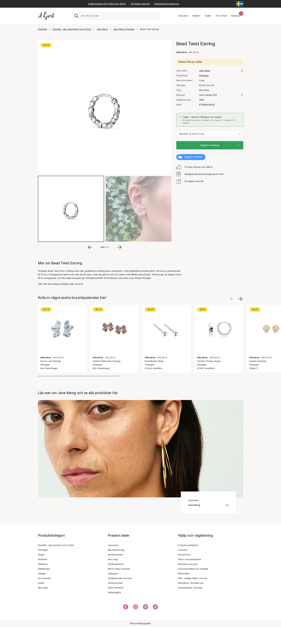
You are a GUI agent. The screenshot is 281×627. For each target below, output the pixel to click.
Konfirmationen (115, 554)
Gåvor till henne (115, 587)
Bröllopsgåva (114, 592)
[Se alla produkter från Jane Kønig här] (242, 70)
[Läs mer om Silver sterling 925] (242, 95)
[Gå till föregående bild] (90, 247)
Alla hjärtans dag (116, 549)
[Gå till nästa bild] (119, 247)
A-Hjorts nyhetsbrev (188, 545)
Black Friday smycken (119, 568)
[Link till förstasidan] (46, 16)
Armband (42, 559)
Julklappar (113, 573)
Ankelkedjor (44, 568)
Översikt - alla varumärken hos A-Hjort (72, 29)
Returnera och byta (187, 564)
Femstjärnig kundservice (166, 3)
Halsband (42, 564)
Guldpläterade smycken (120, 578)
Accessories (44, 578)
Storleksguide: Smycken (190, 587)
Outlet (41, 583)
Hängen (42, 573)
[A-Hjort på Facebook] (125, 607)
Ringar (41, 554)
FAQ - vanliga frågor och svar (192, 578)
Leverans (182, 549)
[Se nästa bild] (240, 299)
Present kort (184, 554)
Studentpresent (116, 564)
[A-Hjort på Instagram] (135, 607)
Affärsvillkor (184, 573)
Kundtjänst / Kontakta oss (191, 583)
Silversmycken (115, 583)
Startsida (42, 29)
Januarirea (113, 545)
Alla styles (43, 587)
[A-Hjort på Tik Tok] (155, 607)
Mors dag (113, 559)
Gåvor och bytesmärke (189, 559)
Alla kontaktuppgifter (140, 623)
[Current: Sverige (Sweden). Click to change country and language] (239, 3)
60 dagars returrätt (140, 3)
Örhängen (204, 75)
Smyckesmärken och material (193, 568)
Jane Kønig (102, 29)
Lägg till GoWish (193, 157)
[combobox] (119, 16)
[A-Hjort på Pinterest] (145, 607)
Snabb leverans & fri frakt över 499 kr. (107, 3)
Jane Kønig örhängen (123, 29)
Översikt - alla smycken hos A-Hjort (56, 545)
